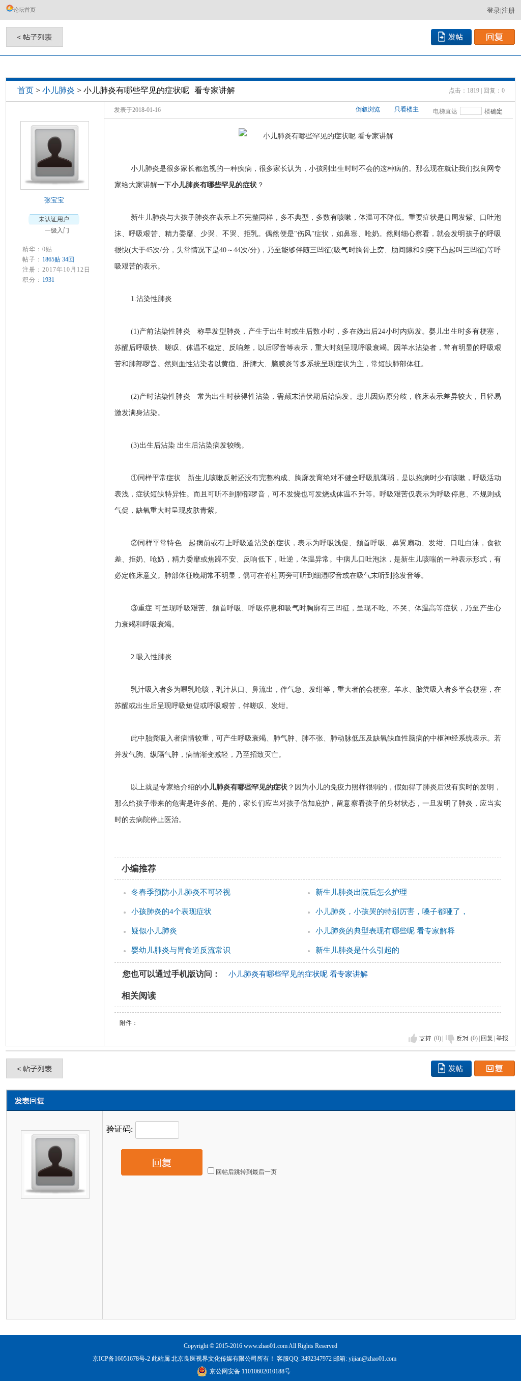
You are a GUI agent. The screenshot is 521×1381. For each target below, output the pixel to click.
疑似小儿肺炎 (154, 931)
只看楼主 (406, 109)
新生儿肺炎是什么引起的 (357, 950)
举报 (502, 1038)
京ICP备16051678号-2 (121, 1358)
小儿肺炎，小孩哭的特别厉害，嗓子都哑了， (391, 911)
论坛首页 (24, 10)
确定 (496, 111)
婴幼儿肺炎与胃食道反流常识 (180, 950)
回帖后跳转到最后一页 (246, 1172)
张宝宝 (54, 200)
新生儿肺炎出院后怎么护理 (361, 892)
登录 (493, 10)
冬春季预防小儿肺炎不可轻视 (180, 892)
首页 (25, 90)
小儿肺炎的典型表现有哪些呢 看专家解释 (385, 931)
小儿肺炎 (58, 90)
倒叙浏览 (368, 109)
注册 (508, 10)
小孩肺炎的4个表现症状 (171, 911)
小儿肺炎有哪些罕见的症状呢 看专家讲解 (298, 974)
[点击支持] (420, 1038)
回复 (487, 1038)
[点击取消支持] (457, 1038)
